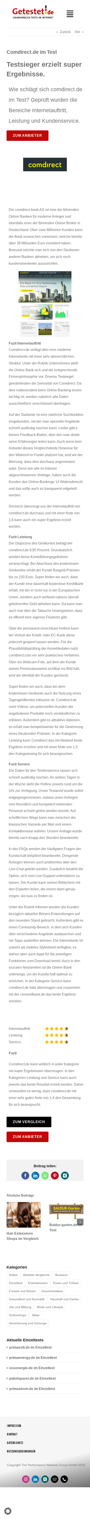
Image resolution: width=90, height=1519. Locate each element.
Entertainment (37, 1283)
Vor (77, 32)
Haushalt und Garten (64, 1299)
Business (61, 1275)
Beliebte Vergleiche (36, 1275)
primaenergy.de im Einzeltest (33, 1358)
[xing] (45, 1479)
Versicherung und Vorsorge (28, 1323)
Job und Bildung (20, 1307)
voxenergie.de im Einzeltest (32, 1368)
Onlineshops (17, 1315)
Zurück (65, 32)
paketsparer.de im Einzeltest (32, 1378)
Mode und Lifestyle (50, 1307)
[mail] (54, 1479)
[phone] (64, 1479)
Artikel (13, 1275)
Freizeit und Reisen (22, 1291)
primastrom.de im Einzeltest (32, 1389)
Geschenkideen (52, 1291)
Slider (36, 1315)
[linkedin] (35, 1479)
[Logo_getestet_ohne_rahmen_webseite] (32, 5)
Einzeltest (15, 1283)
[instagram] (25, 1479)
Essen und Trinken (66, 1283)
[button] (10, 1222)
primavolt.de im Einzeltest (30, 1347)
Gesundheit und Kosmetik (27, 1299)
